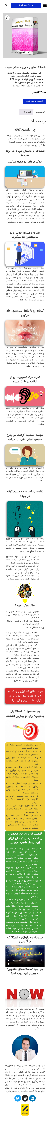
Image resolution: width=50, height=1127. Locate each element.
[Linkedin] (32, 1098)
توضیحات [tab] (40, 112)
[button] (6, 5)
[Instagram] (25, 1098)
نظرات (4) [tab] (26, 112)
